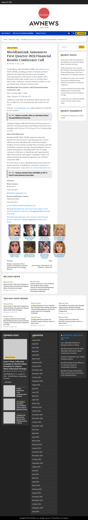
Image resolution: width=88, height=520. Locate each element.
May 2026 (35, 351)
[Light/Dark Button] (70, 33)
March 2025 (36, 403)
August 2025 (36, 385)
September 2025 (37, 381)
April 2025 (35, 400)
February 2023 (37, 489)
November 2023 (37, 456)
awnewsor (11, 64)
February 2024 (37, 444)
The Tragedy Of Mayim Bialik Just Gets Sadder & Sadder (15, 255)
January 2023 (36, 493)
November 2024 (37, 418)
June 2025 (35, 392)
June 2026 (35, 347)
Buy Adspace (6, 33)
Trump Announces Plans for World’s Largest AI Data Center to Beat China (72, 101)
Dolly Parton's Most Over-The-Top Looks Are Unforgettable (59, 239)
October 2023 (36, 459)
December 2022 (37, 497)
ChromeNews (56, 518)
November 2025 (37, 374)
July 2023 (35, 471)
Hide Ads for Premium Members (23, 33)
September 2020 (37, 508)
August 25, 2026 (64, 313)
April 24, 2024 (20, 64)
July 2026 (35, 344)
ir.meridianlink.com (21, 108)
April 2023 (35, 482)
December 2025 (37, 370)
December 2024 (37, 415)
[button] (73, 33)
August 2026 (36, 340)
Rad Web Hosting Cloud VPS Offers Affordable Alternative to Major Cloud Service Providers (72, 351)
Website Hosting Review (72, 336)
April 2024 (35, 437)
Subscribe (82, 33)
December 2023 (37, 452)
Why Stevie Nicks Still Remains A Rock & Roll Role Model (59, 255)
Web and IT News (12, 48)
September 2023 (37, 463)
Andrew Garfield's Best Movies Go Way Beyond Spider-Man (29, 255)
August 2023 (36, 467)
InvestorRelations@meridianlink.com (21, 205)
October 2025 (36, 377)
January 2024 (36, 448)
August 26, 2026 (9, 290)
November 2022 (37, 500)
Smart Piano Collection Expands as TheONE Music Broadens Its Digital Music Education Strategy (16, 286)
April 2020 (35, 511)
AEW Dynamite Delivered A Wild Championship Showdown (44, 256)
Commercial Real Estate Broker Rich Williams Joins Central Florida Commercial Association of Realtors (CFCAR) (16, 321)
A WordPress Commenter (69, 116)
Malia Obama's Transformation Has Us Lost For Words (44, 239)
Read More (8, 382)
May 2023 (35, 478)
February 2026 (37, 362)
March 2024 (36, 441)
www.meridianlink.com (41, 168)
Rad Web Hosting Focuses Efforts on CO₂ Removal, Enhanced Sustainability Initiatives (72, 365)
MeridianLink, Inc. (43, 69)
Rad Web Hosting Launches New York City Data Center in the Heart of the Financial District (72, 373)
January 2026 (36, 366)
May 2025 (35, 396)
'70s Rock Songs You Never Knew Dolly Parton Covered (14, 239)
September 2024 (37, 426)
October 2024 (36, 422)
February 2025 (37, 407)
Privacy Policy (41, 33)
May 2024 (35, 433)
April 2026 (35, 355)
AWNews (44, 23)
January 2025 (36, 411)
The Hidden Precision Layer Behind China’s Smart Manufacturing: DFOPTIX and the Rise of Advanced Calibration (72, 81)
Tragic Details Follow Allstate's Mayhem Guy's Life (29, 239)
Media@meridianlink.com (17, 193)
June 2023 (35, 474)
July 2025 (35, 389)
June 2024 (35, 429)
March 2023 (36, 485)
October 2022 (36, 504)
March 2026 (36, 359)
